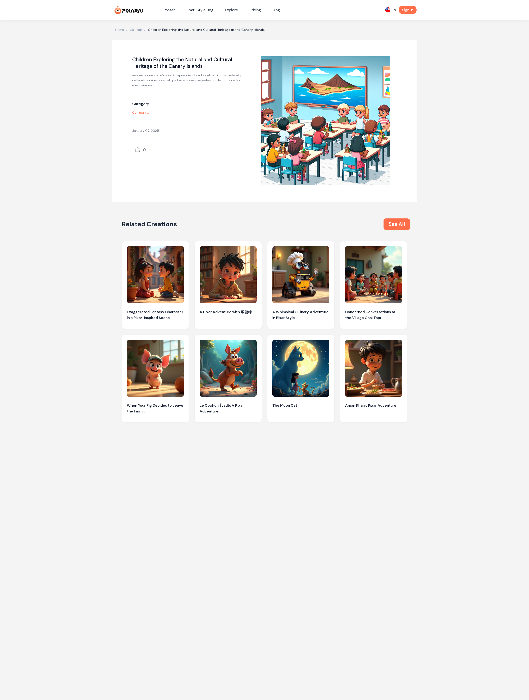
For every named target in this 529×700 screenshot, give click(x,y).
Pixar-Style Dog (199, 9)
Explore (231, 9)
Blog (276, 9)
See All (397, 224)
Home (119, 30)
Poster (169, 9)
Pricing (255, 9)
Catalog (136, 30)
